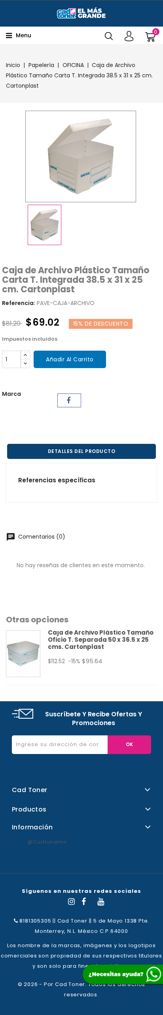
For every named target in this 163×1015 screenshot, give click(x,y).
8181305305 (34, 921)
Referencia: (18, 303)
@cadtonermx (47, 841)
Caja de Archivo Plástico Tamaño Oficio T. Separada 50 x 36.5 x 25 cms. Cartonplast (101, 639)
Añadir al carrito (70, 359)
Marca (11, 394)
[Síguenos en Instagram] (71, 902)
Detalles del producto (82, 451)
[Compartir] (69, 400)
